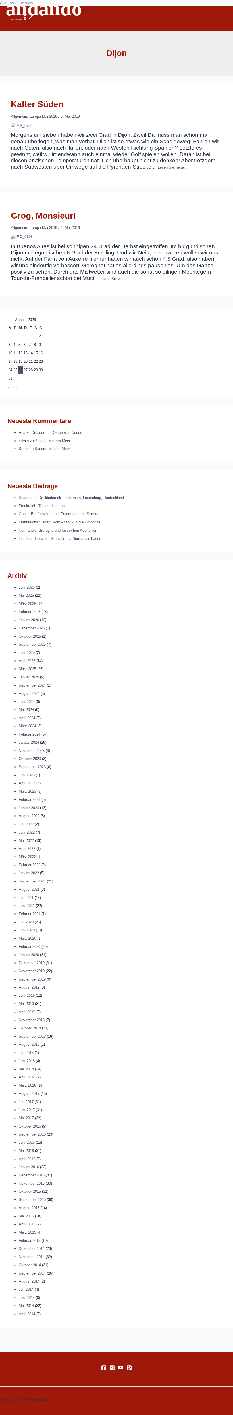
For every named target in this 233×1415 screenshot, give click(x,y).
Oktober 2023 (30, 759)
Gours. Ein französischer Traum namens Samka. (59, 514)
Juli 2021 (26, 898)
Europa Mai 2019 (43, 116)
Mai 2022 (26, 840)
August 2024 (29, 693)
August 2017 (29, 1093)
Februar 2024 (29, 734)
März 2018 (27, 1085)
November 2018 (32, 1020)
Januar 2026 (29, 620)
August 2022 (29, 816)
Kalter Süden (37, 104)
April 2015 (27, 1224)
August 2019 (29, 987)
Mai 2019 (26, 1004)
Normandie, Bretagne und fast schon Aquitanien (58, 530)
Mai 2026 (26, 595)
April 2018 (27, 1077)
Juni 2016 (27, 1142)
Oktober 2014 (30, 1265)
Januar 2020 (29, 955)
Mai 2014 (26, 1306)
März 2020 (27, 938)
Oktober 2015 (30, 1191)
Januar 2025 (29, 677)
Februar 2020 (29, 946)
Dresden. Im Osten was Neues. (57, 432)
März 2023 (27, 791)
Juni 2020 (27, 930)
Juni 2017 (27, 1110)
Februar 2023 (29, 799)
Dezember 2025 (32, 628)
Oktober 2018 (30, 1028)
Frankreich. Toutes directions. (43, 506)
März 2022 (27, 857)
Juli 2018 (26, 1053)
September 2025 (32, 644)
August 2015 (29, 1208)
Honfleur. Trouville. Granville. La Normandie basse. (60, 538)
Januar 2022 (29, 873)
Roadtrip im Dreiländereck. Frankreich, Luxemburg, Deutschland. (72, 498)
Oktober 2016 (30, 1126)
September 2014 (32, 1273)
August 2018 (29, 1044)
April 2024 (27, 718)
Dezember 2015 (32, 1175)
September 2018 (32, 1036)
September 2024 (32, 685)
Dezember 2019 (32, 963)
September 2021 (32, 881)
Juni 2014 (27, 1298)
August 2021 (29, 889)
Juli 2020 (26, 922)
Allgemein (19, 116)
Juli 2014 (26, 1289)
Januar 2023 (29, 808)
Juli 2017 (26, 1102)
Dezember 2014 (32, 1248)
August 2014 (29, 1281)
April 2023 (27, 783)
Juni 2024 (27, 701)
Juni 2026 (27, 587)
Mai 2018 (26, 1069)
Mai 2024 (26, 710)
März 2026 (27, 604)
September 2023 (32, 767)
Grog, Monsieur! (43, 215)
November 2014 (32, 1257)
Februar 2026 (29, 612)
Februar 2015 (29, 1240)
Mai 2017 (26, 1118)
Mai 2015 (26, 1216)
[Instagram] (112, 1369)
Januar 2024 (29, 742)
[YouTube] (120, 1369)
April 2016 (27, 1159)
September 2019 (32, 979)
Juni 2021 (27, 906)
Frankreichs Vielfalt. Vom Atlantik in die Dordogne (59, 522)
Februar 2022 (29, 865)
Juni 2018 (27, 1061)
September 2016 (32, 1134)
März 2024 (27, 726)
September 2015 (32, 1200)
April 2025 (27, 661)
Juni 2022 (27, 832)
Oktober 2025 (30, 636)
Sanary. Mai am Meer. (53, 441)
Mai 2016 (26, 1151)
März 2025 (27, 669)
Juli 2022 (26, 824)
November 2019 (32, 971)
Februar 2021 (29, 914)
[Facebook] (103, 1369)
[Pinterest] (129, 1369)
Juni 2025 (27, 652)
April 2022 (27, 848)
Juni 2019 (27, 995)
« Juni (12, 386)
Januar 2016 (29, 1167)
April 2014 (27, 1314)
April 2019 (27, 1012)
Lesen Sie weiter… (173, 167)
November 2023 (32, 751)
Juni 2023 (27, 775)
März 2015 (27, 1232)
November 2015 (32, 1183)
